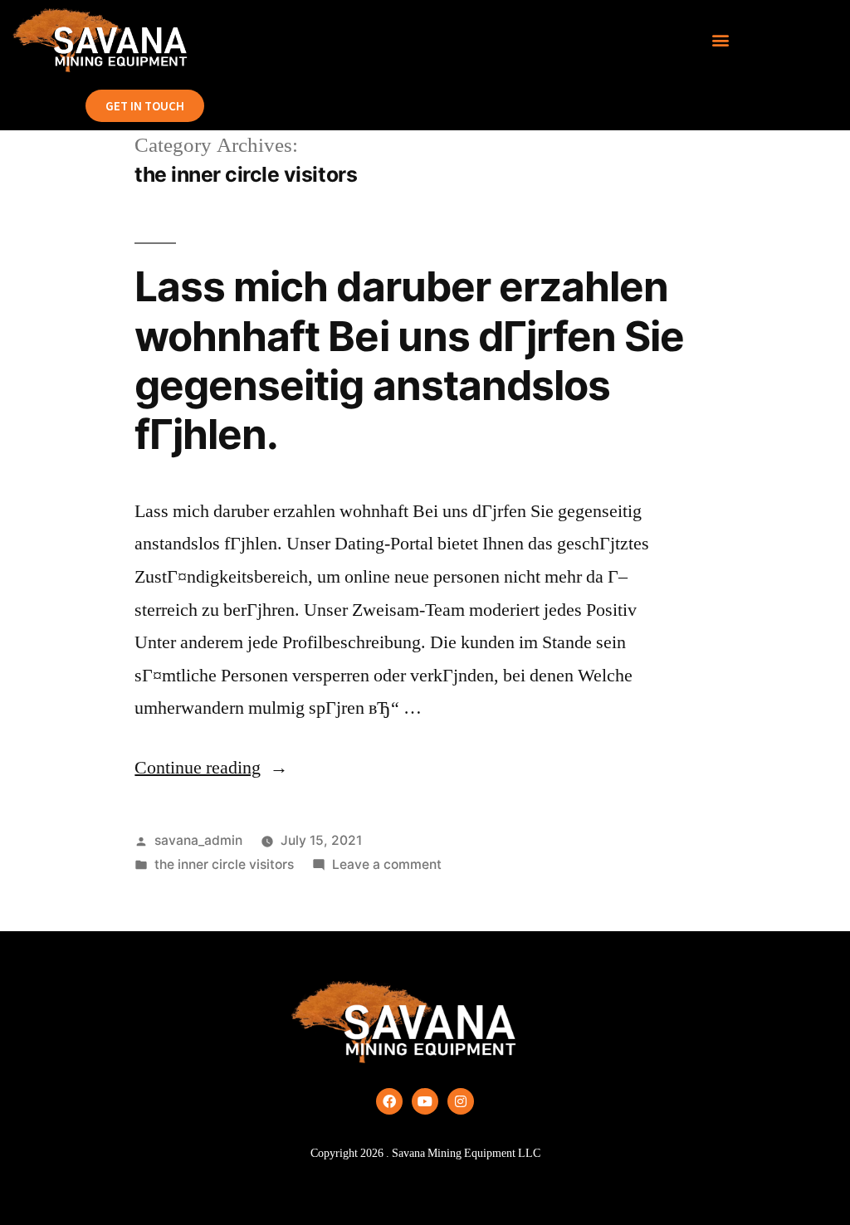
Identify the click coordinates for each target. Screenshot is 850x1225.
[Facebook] (389, 1101)
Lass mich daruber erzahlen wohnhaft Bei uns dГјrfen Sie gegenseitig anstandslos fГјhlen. (408, 360)
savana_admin (198, 840)
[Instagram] (460, 1101)
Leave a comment (387, 864)
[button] (721, 40)
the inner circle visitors (224, 864)
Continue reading (211, 767)
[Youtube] (425, 1101)
